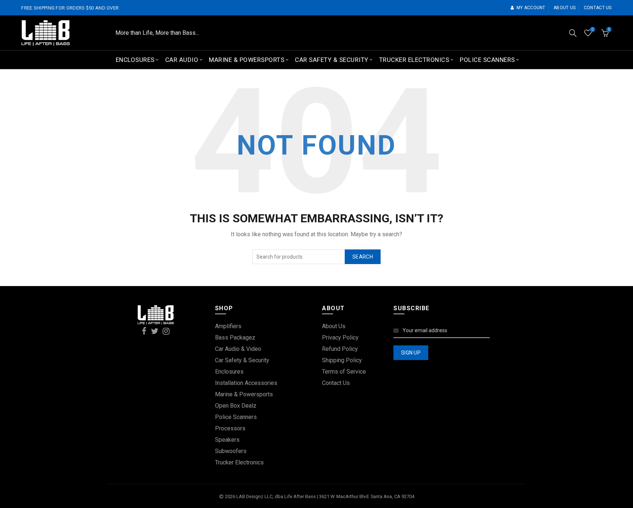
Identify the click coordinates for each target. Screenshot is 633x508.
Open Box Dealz (235, 405)
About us (564, 7)
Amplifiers (228, 326)
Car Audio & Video (238, 348)
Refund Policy (340, 348)
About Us (333, 326)
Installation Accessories (246, 382)
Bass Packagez (235, 337)
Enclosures (135, 59)
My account (531, 7)
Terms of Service (344, 371)
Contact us (598, 7)
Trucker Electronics (414, 59)
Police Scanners (487, 59)
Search (362, 257)
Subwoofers (231, 451)
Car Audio (182, 59)
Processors (230, 428)
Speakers (227, 439)
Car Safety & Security (332, 59)
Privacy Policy (340, 337)
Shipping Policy (342, 360)
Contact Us (336, 382)
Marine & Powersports (246, 59)
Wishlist (592, 29)
